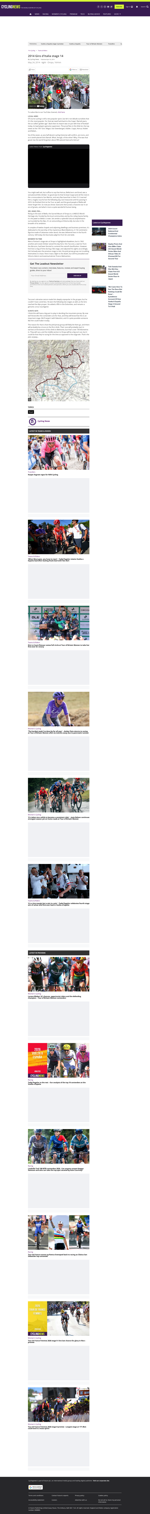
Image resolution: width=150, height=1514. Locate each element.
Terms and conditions (35, 1495)
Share (33, 69)
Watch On (32, 106)
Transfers (111, 44)
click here (61, 112)
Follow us (74, 69)
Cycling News (34, 59)
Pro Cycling (31, 50)
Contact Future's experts (60, 1495)
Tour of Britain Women (94, 44)
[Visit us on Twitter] (101, 7)
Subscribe (119, 7)
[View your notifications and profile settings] (137, 7)
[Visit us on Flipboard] (111, 7)
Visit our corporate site (101, 1481)
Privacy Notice (34, 283)
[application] (58, 166)
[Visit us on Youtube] (108, 7)
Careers (54, 1500)
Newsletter (85, 69)
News (37, 14)
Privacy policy (79, 1495)
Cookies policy (103, 1495)
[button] (144, 7)
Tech (83, 14)
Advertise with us (81, 1500)
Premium (73, 14)
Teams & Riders (42, 50)
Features (107, 14)
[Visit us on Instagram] (105, 7)
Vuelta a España (74, 44)
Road (31, 412)
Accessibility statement (36, 1500)
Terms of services (54, 281)
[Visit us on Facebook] (98, 7)
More (116, 14)
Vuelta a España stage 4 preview (52, 44)
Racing (46, 14)
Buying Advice (94, 14)
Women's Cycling (59, 14)
